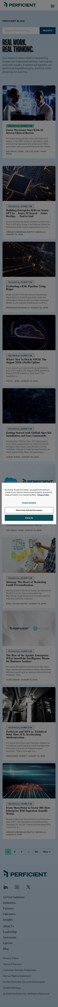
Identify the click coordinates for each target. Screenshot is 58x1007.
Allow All (29, 518)
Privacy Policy (43, 495)
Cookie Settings (29, 502)
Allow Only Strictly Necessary (29, 510)
